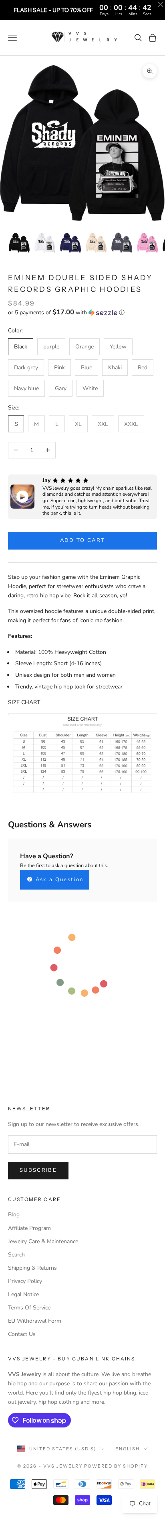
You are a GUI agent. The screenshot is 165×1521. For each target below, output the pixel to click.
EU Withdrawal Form (34, 1321)
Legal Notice (23, 1294)
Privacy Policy (25, 1281)
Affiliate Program (29, 1228)
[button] (82, 312)
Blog (14, 1214)
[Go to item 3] (70, 242)
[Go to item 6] (147, 242)
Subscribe (38, 1170)
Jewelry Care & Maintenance (43, 1241)
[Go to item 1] (19, 242)
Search (16, 1254)
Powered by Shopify (116, 1466)
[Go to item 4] (96, 242)
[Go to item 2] (45, 242)
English (127, 1449)
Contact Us (22, 1334)
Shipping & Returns (32, 1268)
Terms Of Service (29, 1307)
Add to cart (82, 540)
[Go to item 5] (122, 242)
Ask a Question (58, 879)
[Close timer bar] (160, 4)
